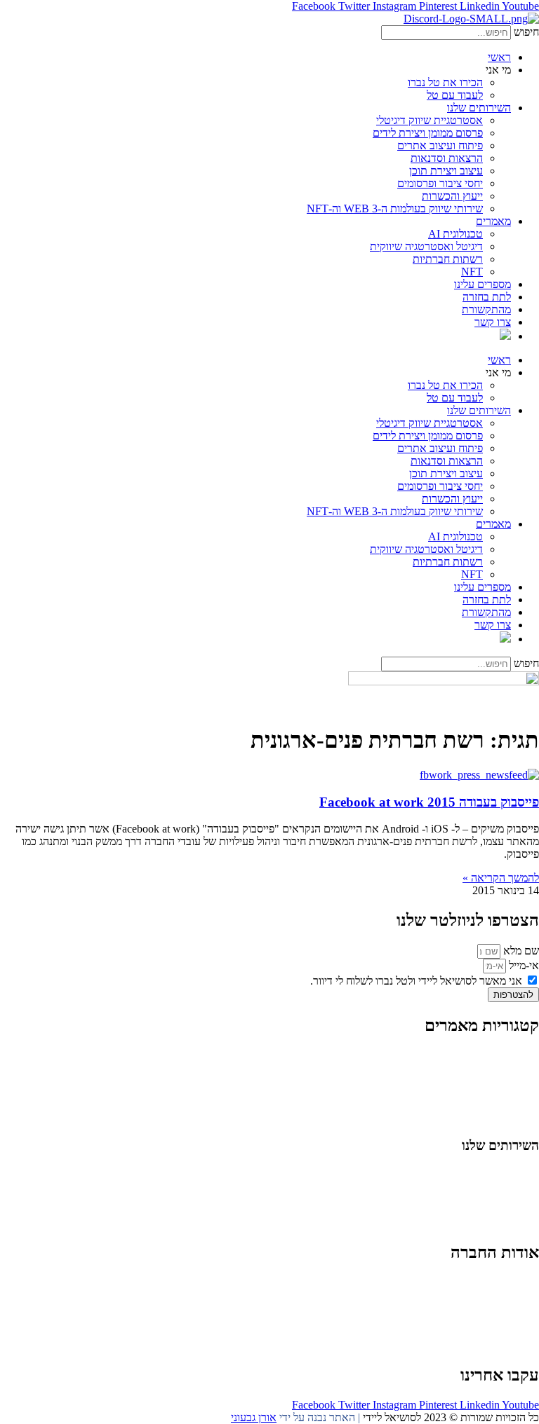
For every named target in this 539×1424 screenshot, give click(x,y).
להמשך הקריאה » (501, 878)
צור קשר (521, 1345)
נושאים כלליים (508, 1093)
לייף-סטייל (517, 1105)
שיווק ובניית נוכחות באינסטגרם (473, 1172)
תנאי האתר (514, 1333)
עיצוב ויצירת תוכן (446, 171)
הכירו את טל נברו (445, 82)
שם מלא (519, 951)
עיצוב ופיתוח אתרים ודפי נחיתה (472, 1210)
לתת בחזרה (487, 297)
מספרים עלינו (482, 284)
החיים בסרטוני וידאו (496, 1118)
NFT (472, 272)
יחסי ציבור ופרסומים (440, 183)
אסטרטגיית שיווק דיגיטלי (429, 120)
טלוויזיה (428, 1320)
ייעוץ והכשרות (452, 196)
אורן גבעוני (254, 1417)
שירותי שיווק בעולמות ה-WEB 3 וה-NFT (395, 208)
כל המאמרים (511, 1055)
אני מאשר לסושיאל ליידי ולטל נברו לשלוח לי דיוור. (416, 981)
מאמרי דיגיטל (510, 1080)
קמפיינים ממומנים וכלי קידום (478, 1197)
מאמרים (493, 221)
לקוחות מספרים (505, 1307)
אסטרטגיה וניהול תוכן (492, 1185)
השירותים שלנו (479, 108)
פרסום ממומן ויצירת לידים (428, 133)
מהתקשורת (486, 309)
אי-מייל (522, 965)
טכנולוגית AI (455, 234)
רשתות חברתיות (448, 259)
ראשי (499, 57)
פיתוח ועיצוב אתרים (440, 145)
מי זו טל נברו (512, 1282)
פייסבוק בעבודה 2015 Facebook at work (429, 802)
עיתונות (468, 1320)
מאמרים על (513, 1068)
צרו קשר (492, 322)
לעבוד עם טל (455, 95)
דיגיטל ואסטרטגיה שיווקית (426, 246)
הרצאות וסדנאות (447, 158)
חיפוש (526, 32)
